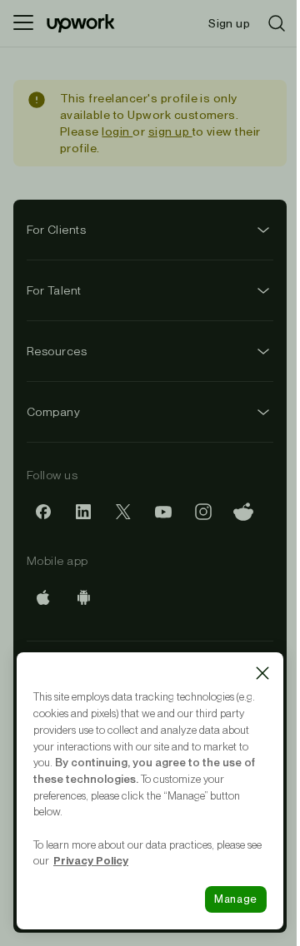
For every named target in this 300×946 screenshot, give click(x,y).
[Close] (262, 673)
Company (53, 412)
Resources (57, 351)
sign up (170, 131)
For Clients (56, 229)
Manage (236, 899)
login (117, 131)
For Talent (54, 290)
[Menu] (23, 23)
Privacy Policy (90, 860)
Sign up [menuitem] (229, 23)
